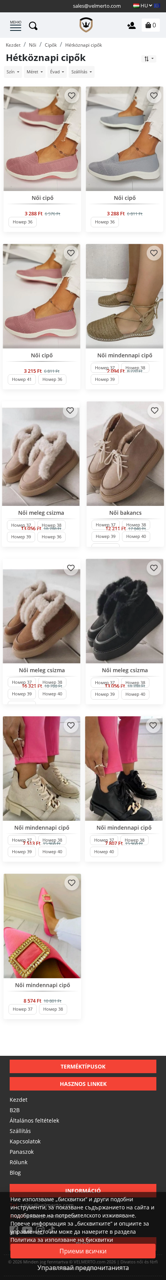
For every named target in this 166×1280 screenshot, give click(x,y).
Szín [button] (11, 71)
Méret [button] (33, 71)
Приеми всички (83, 1251)
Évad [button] (55, 71)
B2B (15, 1110)
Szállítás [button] (79, 71)
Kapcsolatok (25, 1141)
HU (144, 5)
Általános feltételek (34, 1120)
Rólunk (18, 1162)
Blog (15, 1172)
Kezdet (18, 1099)
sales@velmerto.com (97, 5)
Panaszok (22, 1151)
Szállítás (20, 1131)
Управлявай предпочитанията (83, 1267)
